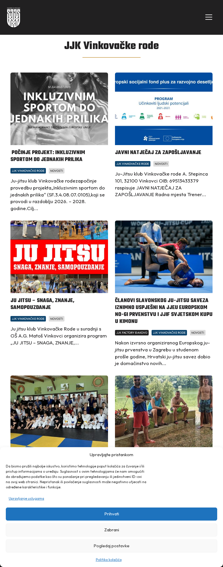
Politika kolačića (109, 559)
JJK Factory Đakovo (131, 333)
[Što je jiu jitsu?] (164, 411)
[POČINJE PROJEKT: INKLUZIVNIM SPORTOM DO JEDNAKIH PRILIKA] (59, 109)
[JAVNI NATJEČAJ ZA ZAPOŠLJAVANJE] (164, 109)
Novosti (56, 171)
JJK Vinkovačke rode (28, 171)
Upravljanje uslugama (26, 498)
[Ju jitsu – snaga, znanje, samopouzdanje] (59, 257)
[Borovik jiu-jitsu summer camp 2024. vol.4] (59, 411)
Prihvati (111, 514)
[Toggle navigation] (209, 17)
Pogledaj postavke (111, 545)
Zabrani (111, 529)
